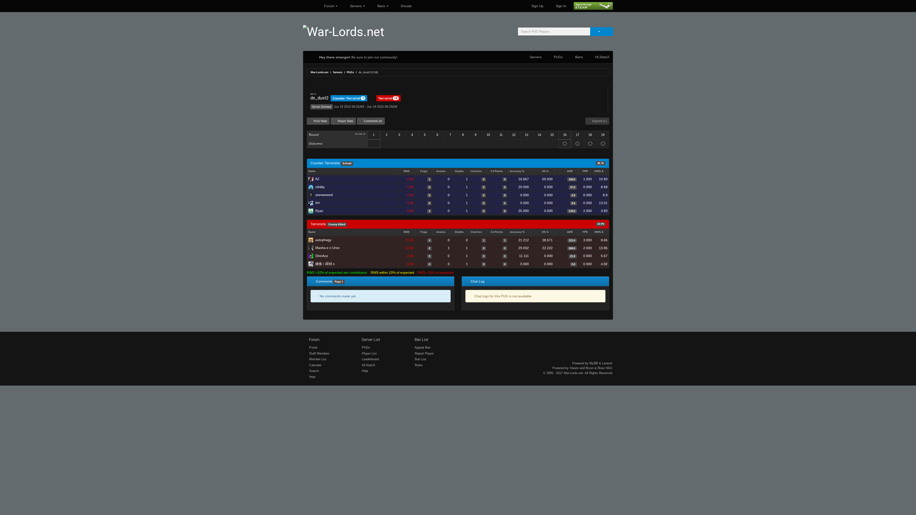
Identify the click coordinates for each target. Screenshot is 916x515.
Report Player (424, 353)
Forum (329, 6)
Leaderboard (370, 359)
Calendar (314, 365)
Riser (601, 368)
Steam (574, 368)
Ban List (421, 339)
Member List (317, 359)
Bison (589, 368)
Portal (312, 347)
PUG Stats (320, 121)
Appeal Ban (422, 347)
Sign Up (537, 6)
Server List (370, 339)
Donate (406, 6)
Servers (356, 6)
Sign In (560, 6)
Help (311, 377)
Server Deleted (321, 106)
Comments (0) (372, 121)
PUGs (558, 57)
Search (313, 371)
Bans (381, 6)
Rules (418, 365)
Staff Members (319, 353)
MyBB (593, 363)
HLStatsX (601, 57)
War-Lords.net (319, 72)
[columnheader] (406, 171)
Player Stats (345, 121)
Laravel (607, 363)
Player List (369, 353)
